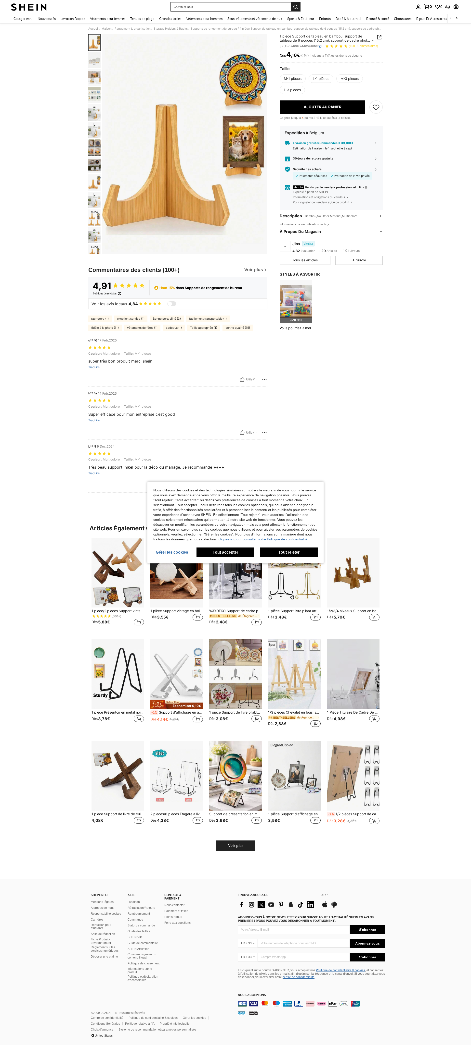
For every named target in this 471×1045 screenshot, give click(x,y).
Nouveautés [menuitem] (47, 19)
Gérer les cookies (194, 1018)
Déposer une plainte (104, 956)
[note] (176, 704)
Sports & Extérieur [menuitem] (300, 19)
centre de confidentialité (298, 977)
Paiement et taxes (176, 911)
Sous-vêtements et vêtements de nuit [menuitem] (254, 19)
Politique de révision (105, 293)
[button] (448, 7)
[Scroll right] (456, 18)
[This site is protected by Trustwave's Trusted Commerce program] (241, 1013)
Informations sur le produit (140, 970)
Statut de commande (141, 925)
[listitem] (296, 301)
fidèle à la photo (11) (105, 327)
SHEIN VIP (135, 937)
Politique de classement (143, 963)
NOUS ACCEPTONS (252, 995)
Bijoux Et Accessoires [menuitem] (431, 19)
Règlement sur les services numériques (104, 949)
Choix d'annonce (102, 1029)
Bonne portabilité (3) (167, 318)
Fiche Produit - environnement (101, 941)
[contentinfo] (311, 1004)
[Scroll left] (451, 18)
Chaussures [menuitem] (402, 19)
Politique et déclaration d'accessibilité (143, 978)
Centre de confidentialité (107, 1018)
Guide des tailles (139, 931)
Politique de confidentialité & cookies (340, 970)
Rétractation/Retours (141, 908)
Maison (107, 28)
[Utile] (242, 379)
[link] (428, 7)
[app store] (324, 907)
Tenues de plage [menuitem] (142, 19)
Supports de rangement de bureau (214, 28)
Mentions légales (102, 902)
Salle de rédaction (103, 934)
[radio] (293, 78)
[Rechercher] (296, 7)
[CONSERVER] (376, 107)
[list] (277, 904)
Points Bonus (173, 917)
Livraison (134, 902)
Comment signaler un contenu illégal (142, 956)
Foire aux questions (177, 922)
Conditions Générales (105, 1023)
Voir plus (235, 845)
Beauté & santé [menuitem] (377, 19)
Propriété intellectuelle (175, 1023)
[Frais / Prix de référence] (301, 55)
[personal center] (418, 7)
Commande (135, 919)
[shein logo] (29, 7)
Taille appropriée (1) (203, 327)
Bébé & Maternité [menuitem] (348, 19)
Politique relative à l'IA (140, 1023)
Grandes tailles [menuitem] (170, 19)
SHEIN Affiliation (138, 949)
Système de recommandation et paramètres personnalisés (157, 1029)
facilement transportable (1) (208, 318)
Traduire (94, 367)
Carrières (97, 919)
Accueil (93, 28)
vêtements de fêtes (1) (142, 327)
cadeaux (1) (174, 327)
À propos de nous (102, 908)
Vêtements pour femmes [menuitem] (107, 19)
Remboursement (139, 913)
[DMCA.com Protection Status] (253, 1013)
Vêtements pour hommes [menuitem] (204, 19)
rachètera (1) (100, 318)
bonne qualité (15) (237, 327)
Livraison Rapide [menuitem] (73, 19)
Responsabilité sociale (106, 913)
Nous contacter (174, 905)
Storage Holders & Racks (171, 28)
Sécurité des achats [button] (307, 169)
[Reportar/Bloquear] (264, 379)
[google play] (334, 907)
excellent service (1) (130, 318)
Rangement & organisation (133, 28)
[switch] (171, 303)
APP (324, 895)
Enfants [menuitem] (325, 19)
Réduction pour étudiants (101, 926)
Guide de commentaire (143, 943)
